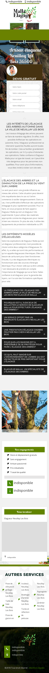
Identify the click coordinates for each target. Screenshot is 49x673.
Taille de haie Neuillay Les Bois (9, 606)
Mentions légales (36, 668)
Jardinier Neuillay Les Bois (41, 605)
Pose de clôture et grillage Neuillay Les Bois (9, 589)
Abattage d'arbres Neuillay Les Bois (25, 599)
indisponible (15, 1)
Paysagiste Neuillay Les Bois (42, 594)
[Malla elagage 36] (24, 11)
